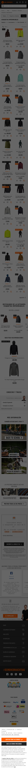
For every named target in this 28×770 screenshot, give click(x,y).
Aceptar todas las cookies (13, 739)
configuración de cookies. (10, 734)
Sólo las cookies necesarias (14, 744)
